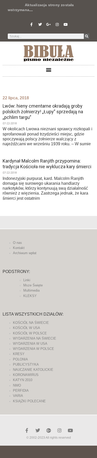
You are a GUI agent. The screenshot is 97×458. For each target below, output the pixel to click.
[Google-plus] (48, 430)
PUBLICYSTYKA (26, 364)
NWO (17, 385)
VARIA (18, 396)
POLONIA (20, 359)
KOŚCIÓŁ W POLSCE (30, 333)
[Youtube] (65, 24)
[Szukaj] (86, 36)
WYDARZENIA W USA (30, 343)
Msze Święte (33, 285)
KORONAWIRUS (26, 375)
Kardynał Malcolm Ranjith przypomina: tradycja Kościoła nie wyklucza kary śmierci (47, 163)
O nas (17, 243)
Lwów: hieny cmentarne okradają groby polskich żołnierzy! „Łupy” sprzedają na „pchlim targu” (43, 111)
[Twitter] (40, 24)
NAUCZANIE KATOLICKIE (33, 370)
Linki (26, 280)
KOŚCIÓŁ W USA (26, 328)
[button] (48, 69)
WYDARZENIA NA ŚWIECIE (34, 338)
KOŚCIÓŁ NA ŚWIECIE (31, 323)
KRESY (19, 354)
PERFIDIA (21, 390)
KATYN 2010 (22, 380)
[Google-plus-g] (48, 24)
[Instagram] (57, 24)
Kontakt (19, 248)
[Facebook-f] (31, 24)
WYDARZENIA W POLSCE (33, 349)
